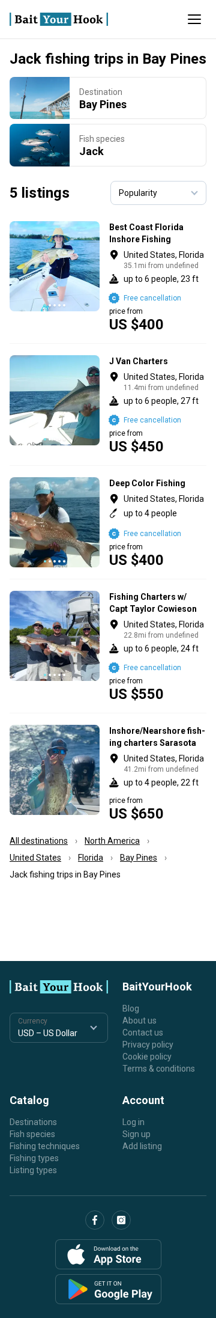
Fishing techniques (45, 1146)
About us (139, 1020)
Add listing (142, 1146)
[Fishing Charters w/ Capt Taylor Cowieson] (108, 646)
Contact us (142, 1032)
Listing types (33, 1170)
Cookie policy (147, 1056)
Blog (130, 1008)
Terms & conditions (158, 1068)
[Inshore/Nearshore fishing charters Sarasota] (108, 773)
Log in (133, 1122)
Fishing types (34, 1158)
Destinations (33, 1122)
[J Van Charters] (108, 404)
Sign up (136, 1134)
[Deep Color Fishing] (108, 522)
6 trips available (158, 404)
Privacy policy (147, 1044)
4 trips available (158, 276)
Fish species (32, 1134)
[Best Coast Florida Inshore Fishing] (108, 276)
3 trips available (158, 522)
